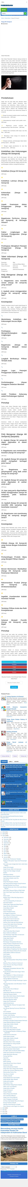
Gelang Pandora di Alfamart (15, 696)
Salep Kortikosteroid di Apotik (10, 1066)
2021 (3, 1111)
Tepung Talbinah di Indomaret (10, 978)
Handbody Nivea (7, 1018)
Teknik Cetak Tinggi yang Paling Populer (13, 904)
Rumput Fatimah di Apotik (9, 1102)
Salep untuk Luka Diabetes (10, 1086)
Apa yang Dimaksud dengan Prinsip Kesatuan (14, 883)
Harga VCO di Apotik (8, 867)
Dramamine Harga (7, 1065)
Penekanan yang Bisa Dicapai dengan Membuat (15, 1020)
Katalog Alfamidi (12, 731)
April (5, 851)
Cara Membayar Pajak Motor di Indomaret (13, 934)
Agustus (6, 844)
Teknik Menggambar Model (10, 999)
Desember (6, 837)
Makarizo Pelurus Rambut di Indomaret (13, 963)
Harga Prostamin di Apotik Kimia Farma (13, 943)
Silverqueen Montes (8, 874)
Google (14, 667)
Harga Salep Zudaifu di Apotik (10, 1024)
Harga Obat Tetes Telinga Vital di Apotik (13, 1068)
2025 (3, 833)
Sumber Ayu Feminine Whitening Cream (13, 1070)
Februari (6, 855)
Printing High (6, 987)
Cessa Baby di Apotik (8, 908)
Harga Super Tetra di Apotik (10, 1027)
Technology (16, 1121)
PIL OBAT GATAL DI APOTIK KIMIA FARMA (14, 1050)
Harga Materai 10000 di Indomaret (11, 952)
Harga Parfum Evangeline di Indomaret (13, 976)
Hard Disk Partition (8, 902)
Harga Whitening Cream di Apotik (11, 876)
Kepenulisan (7, 18)
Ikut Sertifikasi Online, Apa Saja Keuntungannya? (14, 823)
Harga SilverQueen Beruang (10, 1054)
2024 (3, 835)
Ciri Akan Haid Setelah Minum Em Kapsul (13, 1100)
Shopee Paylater (7, 1091)
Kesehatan (3, 1121)
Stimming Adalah (7, 957)
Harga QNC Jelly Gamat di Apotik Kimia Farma (14, 1017)
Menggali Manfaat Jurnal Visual (11, 885)
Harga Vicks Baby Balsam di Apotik (11, 1029)
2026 (3, 832)
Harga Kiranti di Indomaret (9, 1034)
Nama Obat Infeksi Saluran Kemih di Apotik (13, 996)
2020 (3, 1113)
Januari (6, 857)
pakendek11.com (17, 1174)
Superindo (5, 1058)
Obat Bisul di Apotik (8, 940)
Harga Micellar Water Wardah (10, 1079)
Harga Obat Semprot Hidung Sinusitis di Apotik (14, 950)
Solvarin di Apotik (7, 909)
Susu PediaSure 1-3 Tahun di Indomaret (13, 975)
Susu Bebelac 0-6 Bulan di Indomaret (12, 915)
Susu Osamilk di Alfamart (9, 1095)
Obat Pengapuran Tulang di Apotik (11, 1043)
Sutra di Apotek (7, 1011)
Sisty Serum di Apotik (8, 1074)
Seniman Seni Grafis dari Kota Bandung (13, 922)
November (6, 839)
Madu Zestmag (7, 1061)
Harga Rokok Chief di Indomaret (11, 918)
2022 (3, 1109)
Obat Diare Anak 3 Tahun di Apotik (11, 1041)
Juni (5, 848)
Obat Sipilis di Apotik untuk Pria (11, 878)
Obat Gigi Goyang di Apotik (10, 994)
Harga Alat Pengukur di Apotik (10, 881)
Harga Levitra (6, 1059)
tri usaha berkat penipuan (9, 1013)
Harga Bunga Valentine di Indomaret (12, 992)
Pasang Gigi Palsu (7, 1056)
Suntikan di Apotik (7, 1075)
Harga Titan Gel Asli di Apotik (10, 917)
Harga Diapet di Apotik (8, 1036)
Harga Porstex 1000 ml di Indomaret (12, 869)
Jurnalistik (12, 1119)
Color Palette (6, 954)
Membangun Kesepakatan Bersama (12, 941)
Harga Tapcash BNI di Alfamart (10, 920)
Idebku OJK (9, 801)
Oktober (6, 841)
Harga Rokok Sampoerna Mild (14, 784)
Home (2, 18)
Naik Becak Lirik (7, 990)
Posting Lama (23, 756)
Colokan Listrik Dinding (9, 1015)
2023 (3, 1108)
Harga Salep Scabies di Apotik (10, 1038)
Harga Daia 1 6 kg (7, 1083)
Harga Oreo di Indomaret (9, 1001)
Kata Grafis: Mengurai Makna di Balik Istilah (14, 890)
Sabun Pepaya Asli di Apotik (10, 1093)
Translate (12, 1169)
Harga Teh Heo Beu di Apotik (10, 906)
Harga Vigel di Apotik (8, 938)
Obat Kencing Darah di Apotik (10, 997)
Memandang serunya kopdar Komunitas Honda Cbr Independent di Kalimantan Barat (14, 1130)
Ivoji (4, 894)
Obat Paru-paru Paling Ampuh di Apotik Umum (14, 1047)
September (6, 842)
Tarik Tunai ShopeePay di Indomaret (12, 900)
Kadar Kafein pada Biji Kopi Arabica (12, 947)
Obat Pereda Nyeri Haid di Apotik (11, 1049)
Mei (5, 850)
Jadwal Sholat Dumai (8, 1003)
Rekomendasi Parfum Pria (9, 1072)
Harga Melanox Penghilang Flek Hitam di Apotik (15, 949)
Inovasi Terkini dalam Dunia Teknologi (12, 924)
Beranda (15, 756)
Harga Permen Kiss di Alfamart (10, 988)
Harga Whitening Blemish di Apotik (11, 1022)
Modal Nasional (7, 956)
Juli (5, 846)
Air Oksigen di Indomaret (9, 913)
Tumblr (14, 669)
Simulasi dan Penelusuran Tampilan (12, 859)
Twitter (14, 661)
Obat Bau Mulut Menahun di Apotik (11, 1104)
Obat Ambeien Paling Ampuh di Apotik (12, 1084)
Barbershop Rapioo (8, 1026)
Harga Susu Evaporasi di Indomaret (12, 1052)
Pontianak (16, 1176)
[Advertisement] (14, 39)
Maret (5, 853)
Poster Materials (7, 966)
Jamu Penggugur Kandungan (10, 1099)
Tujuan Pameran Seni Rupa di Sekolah (12, 964)
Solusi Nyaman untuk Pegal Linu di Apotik (13, 1106)
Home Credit (6, 895)
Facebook (14, 664)
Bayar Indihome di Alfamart (10, 932)
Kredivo (5, 872)
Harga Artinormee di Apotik (9, 936)
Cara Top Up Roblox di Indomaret (11, 945)
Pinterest (14, 672)
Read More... (10, 716)
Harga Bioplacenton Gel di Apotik (11, 1077)
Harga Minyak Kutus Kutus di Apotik (12, 1063)
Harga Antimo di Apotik (8, 1088)
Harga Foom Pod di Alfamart (10, 1097)
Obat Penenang (7, 1045)
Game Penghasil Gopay (9, 911)
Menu (4, 9)
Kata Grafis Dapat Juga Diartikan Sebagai (13, 892)
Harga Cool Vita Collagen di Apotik (11, 871)
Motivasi (10, 1121)
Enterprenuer (4, 1119)
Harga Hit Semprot (8, 1090)
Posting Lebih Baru (6, 756)
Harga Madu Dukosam (8, 1040)
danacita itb (6, 880)
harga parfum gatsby (8, 1081)
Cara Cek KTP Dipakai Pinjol (10, 926)
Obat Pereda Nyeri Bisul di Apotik (11, 931)
